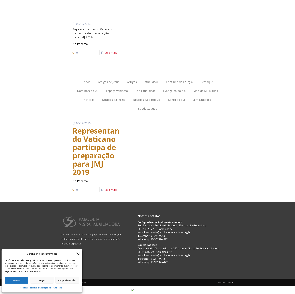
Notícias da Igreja (113, 100)
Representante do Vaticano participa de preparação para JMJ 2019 (93, 33)
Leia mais (111, 52)
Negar (42, 280)
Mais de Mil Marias (205, 91)
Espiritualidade (145, 91)
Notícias (88, 100)
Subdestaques (147, 108)
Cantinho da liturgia (179, 82)
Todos (86, 82)
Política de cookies (28, 287)
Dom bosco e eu (87, 91)
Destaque (206, 82)
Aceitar (17, 280)
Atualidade (151, 82)
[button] (77, 253)
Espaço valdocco (117, 91)
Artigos (132, 82)
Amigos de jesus (108, 82)
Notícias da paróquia (147, 100)
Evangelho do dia (174, 91)
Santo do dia (176, 100)
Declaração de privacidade (50, 287)
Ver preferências (67, 280)
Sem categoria (202, 100)
